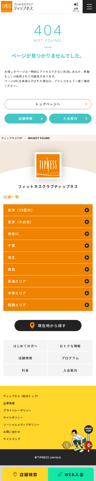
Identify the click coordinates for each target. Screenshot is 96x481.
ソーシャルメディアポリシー (21, 424)
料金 (25, 370)
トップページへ (48, 104)
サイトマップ (11, 439)
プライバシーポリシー (17, 410)
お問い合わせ (11, 431)
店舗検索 (26, 118)
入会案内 (70, 118)
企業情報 (9, 403)
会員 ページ (76, 10)
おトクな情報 (70, 346)
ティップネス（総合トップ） (21, 396)
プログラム (70, 358)
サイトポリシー (13, 417)
